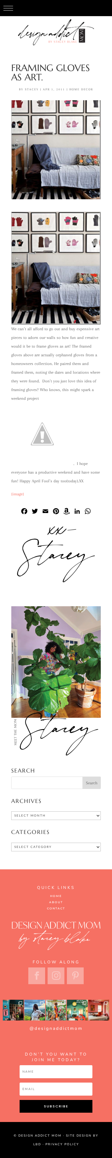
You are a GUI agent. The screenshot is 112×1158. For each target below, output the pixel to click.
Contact (56, 908)
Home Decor (81, 89)
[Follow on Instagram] (56, 975)
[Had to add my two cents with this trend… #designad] (77, 1010)
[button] (8, 8)
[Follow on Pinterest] (75, 975)
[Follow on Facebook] (36, 975)
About (56, 902)
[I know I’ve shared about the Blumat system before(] (56, 1010)
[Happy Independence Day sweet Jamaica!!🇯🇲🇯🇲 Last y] (34, 1010)
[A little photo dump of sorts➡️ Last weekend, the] (13, 1010)
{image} (17, 494)
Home (56, 896)
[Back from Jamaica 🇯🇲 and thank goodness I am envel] (98, 1010)
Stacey (32, 89)
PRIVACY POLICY (62, 1144)
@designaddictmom (56, 1028)
